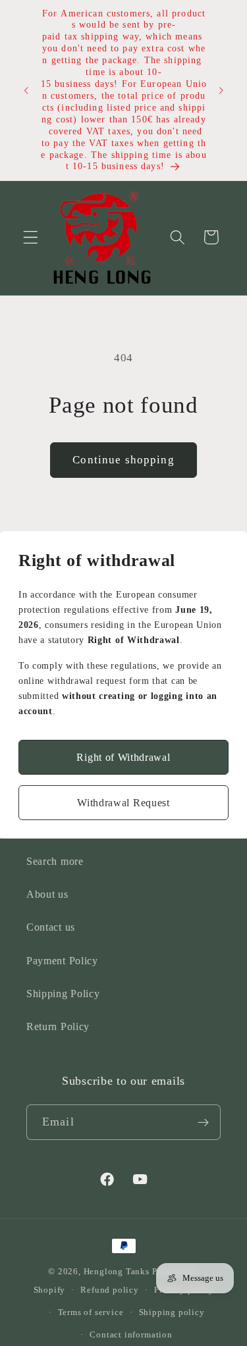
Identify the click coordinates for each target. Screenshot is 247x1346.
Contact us (50, 927)
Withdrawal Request (123, 802)
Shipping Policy (62, 993)
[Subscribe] (203, 1122)
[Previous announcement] (25, 90)
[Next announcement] (221, 90)
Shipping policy (172, 1312)
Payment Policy (62, 960)
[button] (30, 237)
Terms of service (91, 1312)
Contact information (131, 1334)
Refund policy (109, 1290)
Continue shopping (123, 459)
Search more (55, 861)
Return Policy (58, 1026)
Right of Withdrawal (123, 757)
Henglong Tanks (117, 1271)
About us (47, 894)
